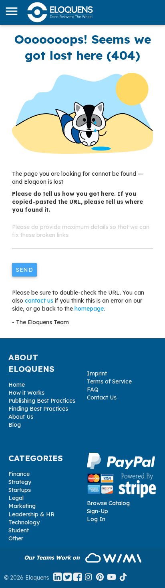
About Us (20, 416)
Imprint (97, 373)
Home (16, 384)
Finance (19, 474)
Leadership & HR (31, 514)
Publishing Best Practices (41, 400)
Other (15, 538)
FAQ (93, 389)
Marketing (22, 506)
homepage (89, 308)
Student (18, 530)
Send (24, 269)
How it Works (26, 392)
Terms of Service (109, 381)
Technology (24, 522)
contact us (39, 300)
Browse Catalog (108, 503)
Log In (96, 519)
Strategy (19, 482)
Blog (14, 424)
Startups (19, 490)
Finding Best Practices (38, 408)
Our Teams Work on (52, 557)
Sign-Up (97, 511)
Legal (16, 498)
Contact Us (102, 397)
